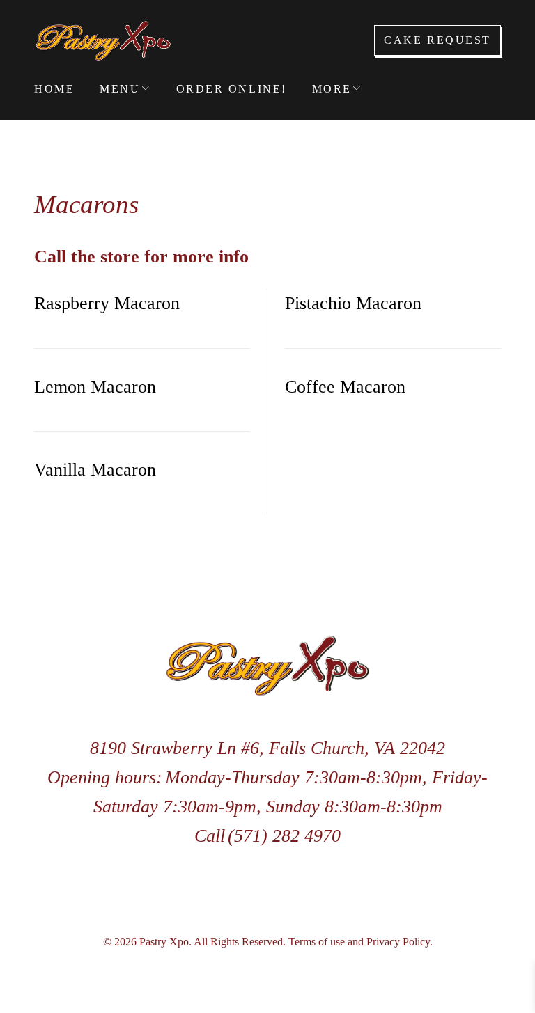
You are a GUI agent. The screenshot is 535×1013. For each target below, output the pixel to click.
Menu (120, 89)
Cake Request (437, 40)
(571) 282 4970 (284, 836)
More (332, 89)
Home (54, 89)
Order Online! (231, 89)
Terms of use (316, 942)
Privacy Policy (398, 942)
